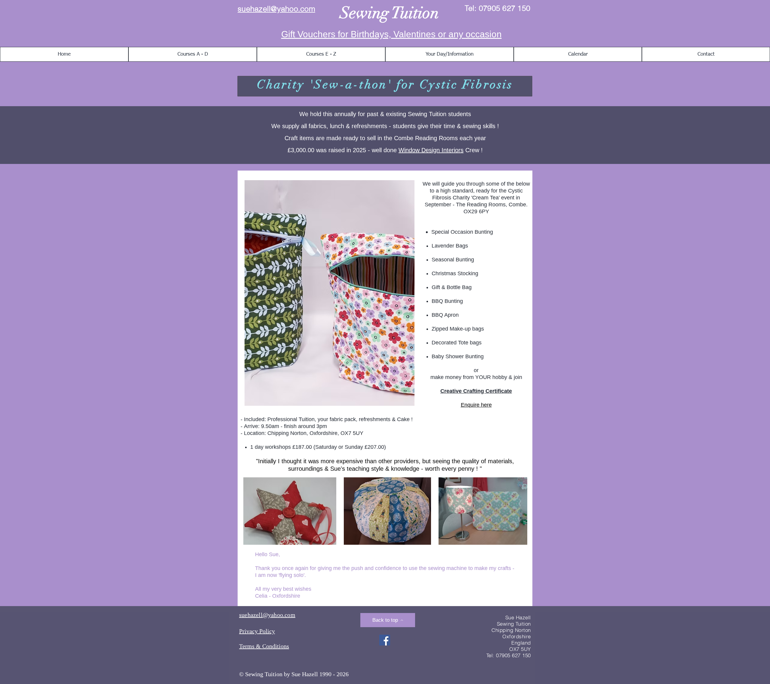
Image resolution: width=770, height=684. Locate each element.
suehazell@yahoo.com (276, 8)
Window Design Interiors (431, 150)
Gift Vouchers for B (319, 34)
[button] (192, 54)
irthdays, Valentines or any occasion (429, 34)
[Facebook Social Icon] (384, 640)
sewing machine (447, 568)
